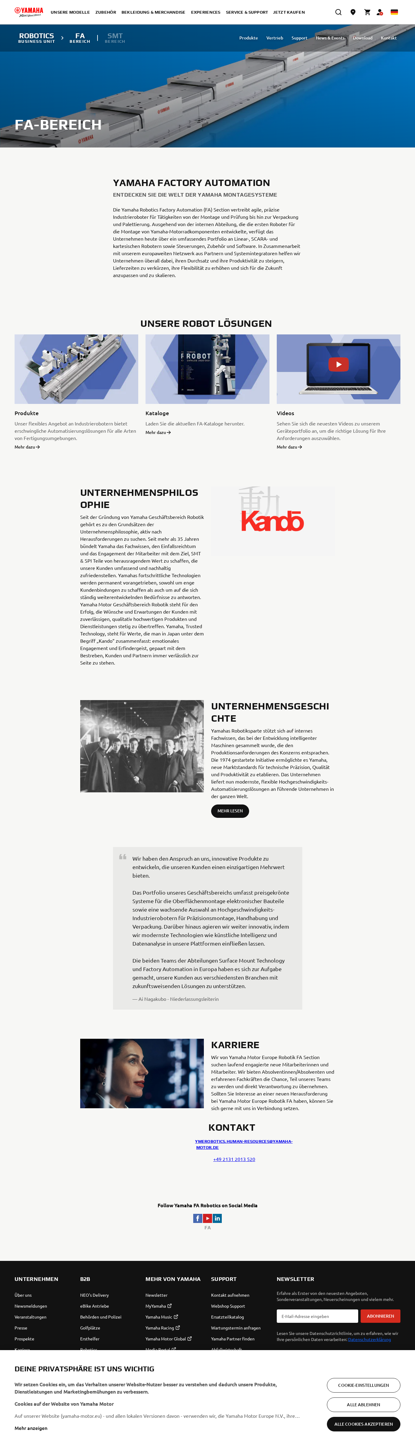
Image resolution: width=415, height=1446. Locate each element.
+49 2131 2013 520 (234, 1159)
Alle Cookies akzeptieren (363, 1424)
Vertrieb (274, 38)
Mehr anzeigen (31, 1427)
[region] (207, 1398)
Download (362, 38)
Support (299, 38)
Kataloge (157, 412)
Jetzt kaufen (289, 12)
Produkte (248, 38)
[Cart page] (367, 12)
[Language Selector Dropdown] (394, 12)
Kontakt (389, 38)
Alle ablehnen (363, 1404)
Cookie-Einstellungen (363, 1385)
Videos (285, 412)
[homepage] (29, 12)
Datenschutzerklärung (369, 1339)
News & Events (330, 38)
